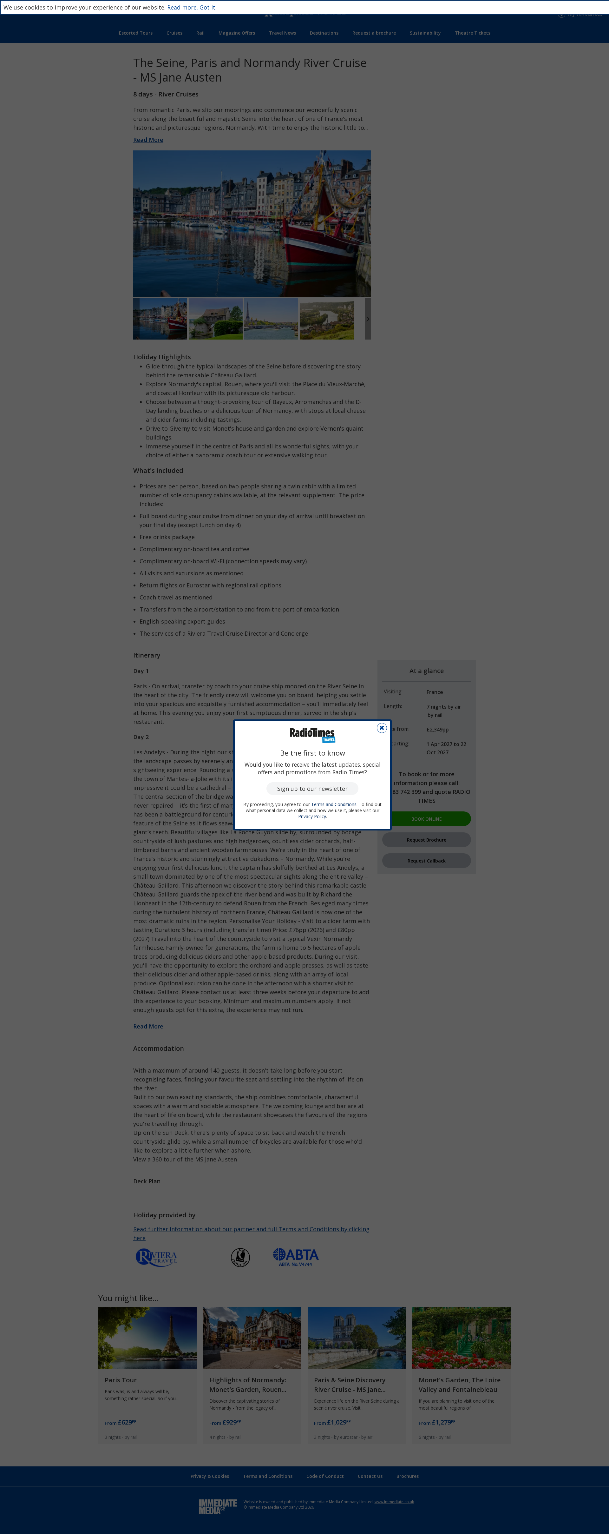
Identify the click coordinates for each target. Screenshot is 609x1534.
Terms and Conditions (334, 804)
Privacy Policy (312, 816)
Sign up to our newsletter (312, 788)
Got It (207, 7)
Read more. (182, 7)
